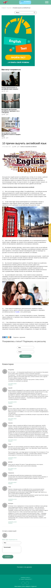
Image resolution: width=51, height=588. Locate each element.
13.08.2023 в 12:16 (12, 499)
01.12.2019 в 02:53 (12, 402)
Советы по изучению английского (28, 146)
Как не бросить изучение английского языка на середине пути (11, 134)
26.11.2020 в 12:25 (12, 468)
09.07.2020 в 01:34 (12, 440)
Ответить (10, 384)
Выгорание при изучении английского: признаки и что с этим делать (11, 111)
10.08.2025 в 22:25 (12, 522)
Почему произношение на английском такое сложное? (10, 88)
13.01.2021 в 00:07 (12, 482)
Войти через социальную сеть (9, 539)
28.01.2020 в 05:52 (12, 418)
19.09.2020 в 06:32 (12, 457)
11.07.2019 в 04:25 (12, 383)
